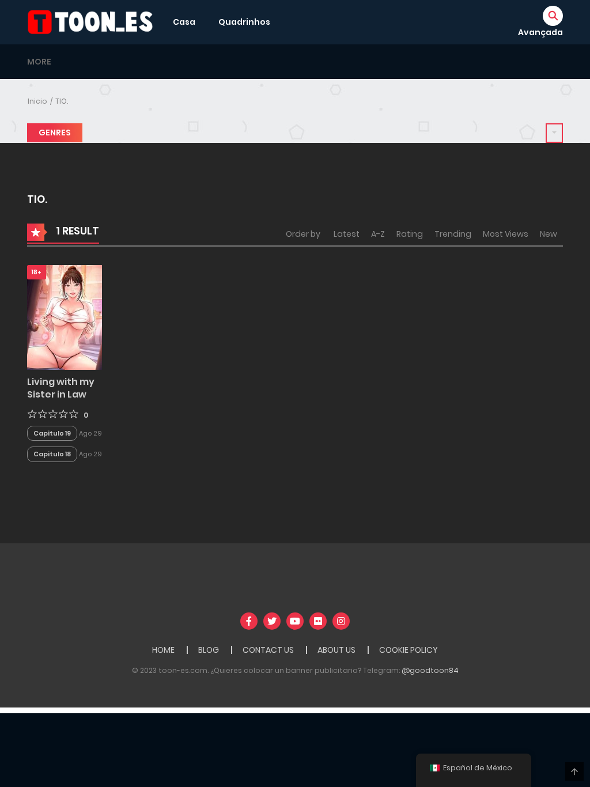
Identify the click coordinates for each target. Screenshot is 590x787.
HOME (163, 650)
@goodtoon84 (430, 670)
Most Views (505, 234)
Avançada (540, 32)
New (548, 234)
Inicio (37, 101)
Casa (184, 22)
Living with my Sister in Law (60, 388)
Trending (452, 234)
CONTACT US (268, 650)
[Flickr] (318, 621)
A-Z (378, 234)
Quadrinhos (244, 22)
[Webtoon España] (94, 21)
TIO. (61, 101)
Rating (409, 234)
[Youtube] (295, 621)
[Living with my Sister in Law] (64, 317)
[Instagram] (341, 621)
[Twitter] (272, 621)
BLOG (208, 650)
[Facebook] (249, 621)
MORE (39, 61)
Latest (347, 234)
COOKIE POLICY (408, 650)
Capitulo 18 (52, 454)
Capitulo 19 (52, 433)
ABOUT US (336, 650)
